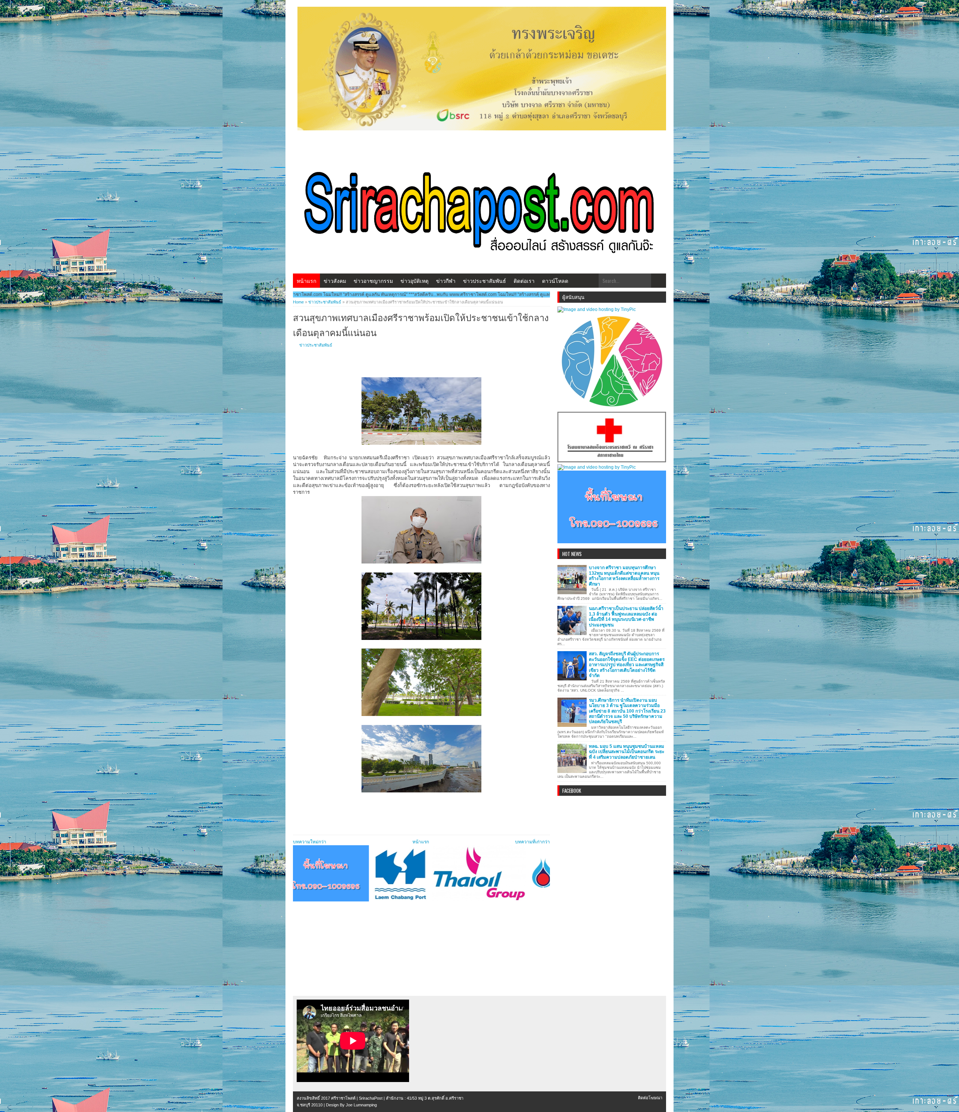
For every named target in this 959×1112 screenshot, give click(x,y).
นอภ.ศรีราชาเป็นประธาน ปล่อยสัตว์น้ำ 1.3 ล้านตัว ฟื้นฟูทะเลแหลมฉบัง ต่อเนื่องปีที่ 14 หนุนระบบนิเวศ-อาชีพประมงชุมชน (626, 616)
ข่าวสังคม (335, 280)
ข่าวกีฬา (446, 280)
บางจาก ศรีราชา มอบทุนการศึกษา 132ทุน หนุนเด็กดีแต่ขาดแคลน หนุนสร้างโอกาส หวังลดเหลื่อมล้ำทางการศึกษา (624, 575)
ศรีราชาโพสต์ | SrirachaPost (356, 1098)
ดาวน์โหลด (555, 280)
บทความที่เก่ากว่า (532, 841)
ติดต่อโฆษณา (650, 1098)
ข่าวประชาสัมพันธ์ (484, 280)
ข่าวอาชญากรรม (373, 280)
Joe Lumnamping (361, 1105)
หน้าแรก (306, 280)
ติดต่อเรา (524, 280)
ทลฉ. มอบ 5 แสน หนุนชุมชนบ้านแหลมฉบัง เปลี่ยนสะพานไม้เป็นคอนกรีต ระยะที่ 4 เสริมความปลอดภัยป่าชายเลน (626, 752)
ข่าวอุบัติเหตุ (414, 280)
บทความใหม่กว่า (309, 841)
